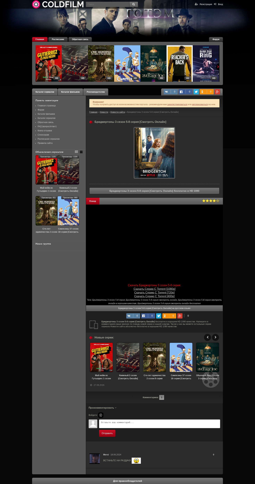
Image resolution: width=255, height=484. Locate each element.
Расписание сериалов (49, 139)
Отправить (107, 433)
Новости (104, 112)
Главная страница (47, 105)
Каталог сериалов (45, 92)
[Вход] (100, 415)
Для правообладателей (127, 480)
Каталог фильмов (70, 92)
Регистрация (206, 4)
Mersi (106, 454)
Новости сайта (117, 112)
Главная (40, 39)
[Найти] (133, 4)
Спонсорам (43, 135)
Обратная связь (80, 39)
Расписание (58, 39)
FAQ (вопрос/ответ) (47, 126)
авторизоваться (200, 104)
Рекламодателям (96, 92)
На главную (58, 4)
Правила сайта (45, 143)
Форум (215, 39)
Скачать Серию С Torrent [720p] (154, 292)
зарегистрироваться (177, 104)
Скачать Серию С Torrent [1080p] (154, 288)
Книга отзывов (45, 130)
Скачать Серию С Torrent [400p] (154, 296)
